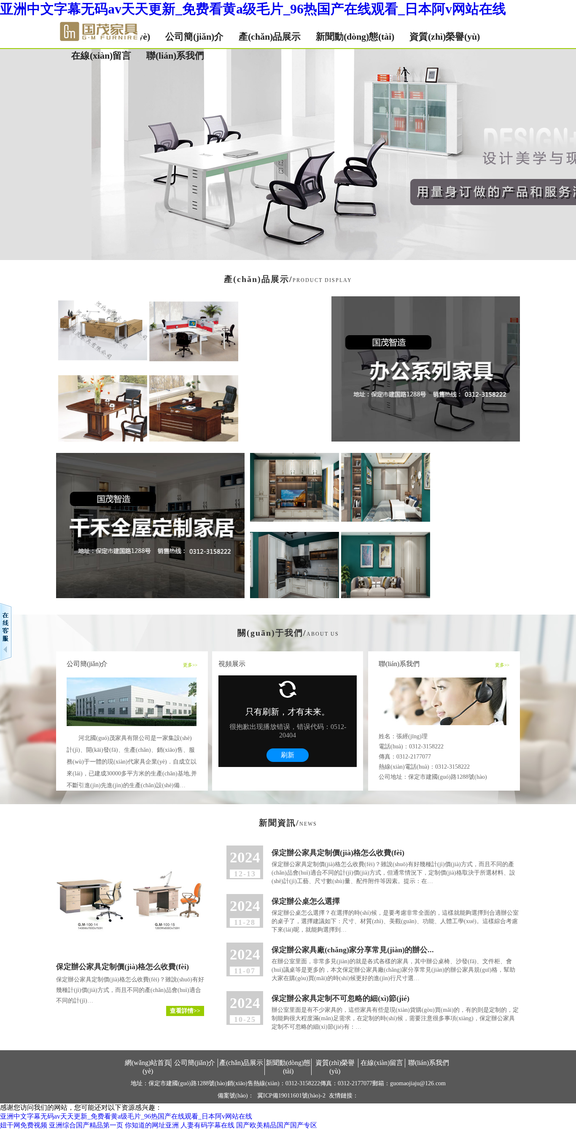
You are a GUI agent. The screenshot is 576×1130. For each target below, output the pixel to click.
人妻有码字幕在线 (207, 1125)
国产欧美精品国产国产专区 (276, 1125)
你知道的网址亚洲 (152, 1125)
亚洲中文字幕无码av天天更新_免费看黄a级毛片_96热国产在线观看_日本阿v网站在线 (253, 8)
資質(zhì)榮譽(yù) (444, 36)
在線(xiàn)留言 (101, 55)
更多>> (190, 664)
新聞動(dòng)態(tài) (355, 36)
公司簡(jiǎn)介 (194, 36)
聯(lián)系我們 (175, 55)
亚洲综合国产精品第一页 (86, 1125)
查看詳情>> (185, 1011)
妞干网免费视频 (23, 1125)
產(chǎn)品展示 (270, 36)
